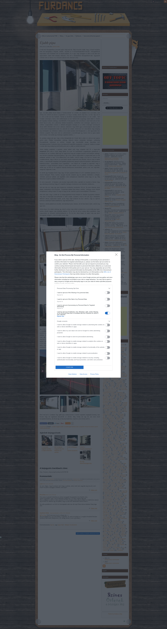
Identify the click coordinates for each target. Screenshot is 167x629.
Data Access (83, 374)
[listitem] (83, 288)
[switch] (107, 292)
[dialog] (83, 314)
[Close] (117, 255)
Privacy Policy (94, 374)
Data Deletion (72, 374)
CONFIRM (69, 367)
